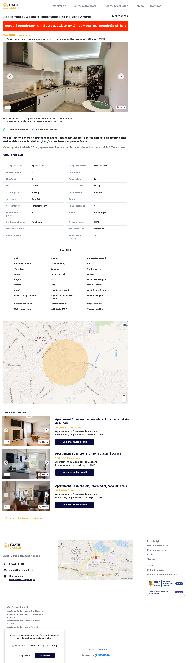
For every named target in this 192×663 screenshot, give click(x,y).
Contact (155, 5)
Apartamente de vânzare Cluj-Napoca (55, 118)
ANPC (150, 565)
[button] (10, 76)
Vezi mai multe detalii (75, 441)
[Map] (65, 362)
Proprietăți (153, 541)
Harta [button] (122, 107)
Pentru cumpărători (85, 5)
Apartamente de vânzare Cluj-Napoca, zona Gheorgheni (34, 121)
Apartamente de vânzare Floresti (22, 627)
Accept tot (45, 655)
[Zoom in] (124, 396)
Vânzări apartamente (18, 607)
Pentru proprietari (117, 5)
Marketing (51, 645)
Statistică (35, 645)
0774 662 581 (16, 564)
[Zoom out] (124, 400)
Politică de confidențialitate (162, 574)
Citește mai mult (13, 154)
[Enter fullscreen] (124, 325)
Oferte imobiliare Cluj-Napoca (18, 118)
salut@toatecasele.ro (21, 570)
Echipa (139, 5)
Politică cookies (155, 570)
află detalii (44, 635)
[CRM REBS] (102, 655)
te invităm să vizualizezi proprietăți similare (95, 25)
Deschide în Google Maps (22, 579)
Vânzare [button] (58, 5)
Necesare (20, 645)
